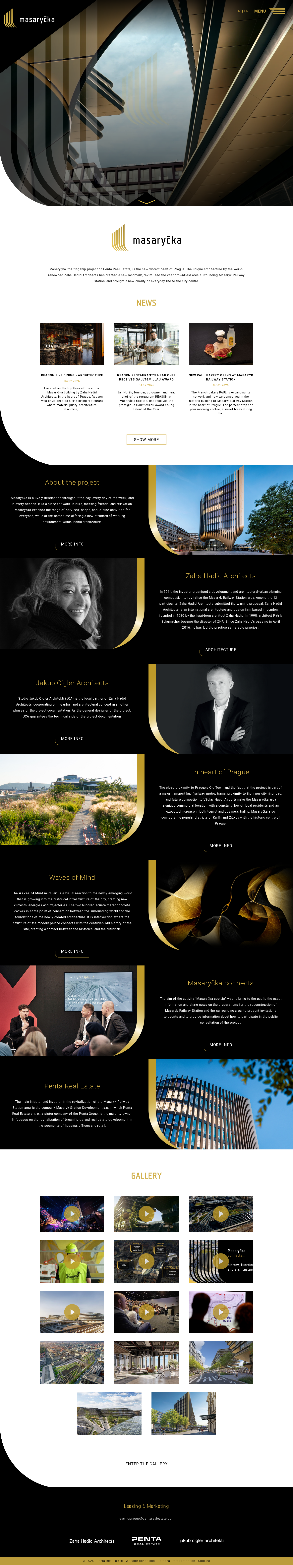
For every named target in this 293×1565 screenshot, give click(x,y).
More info (72, 544)
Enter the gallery (146, 1464)
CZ (239, 11)
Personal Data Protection (176, 1561)
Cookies (204, 1561)
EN (246, 11)
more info (220, 845)
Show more (146, 439)
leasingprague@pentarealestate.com (146, 1518)
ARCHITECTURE (220, 649)
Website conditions (140, 1561)
